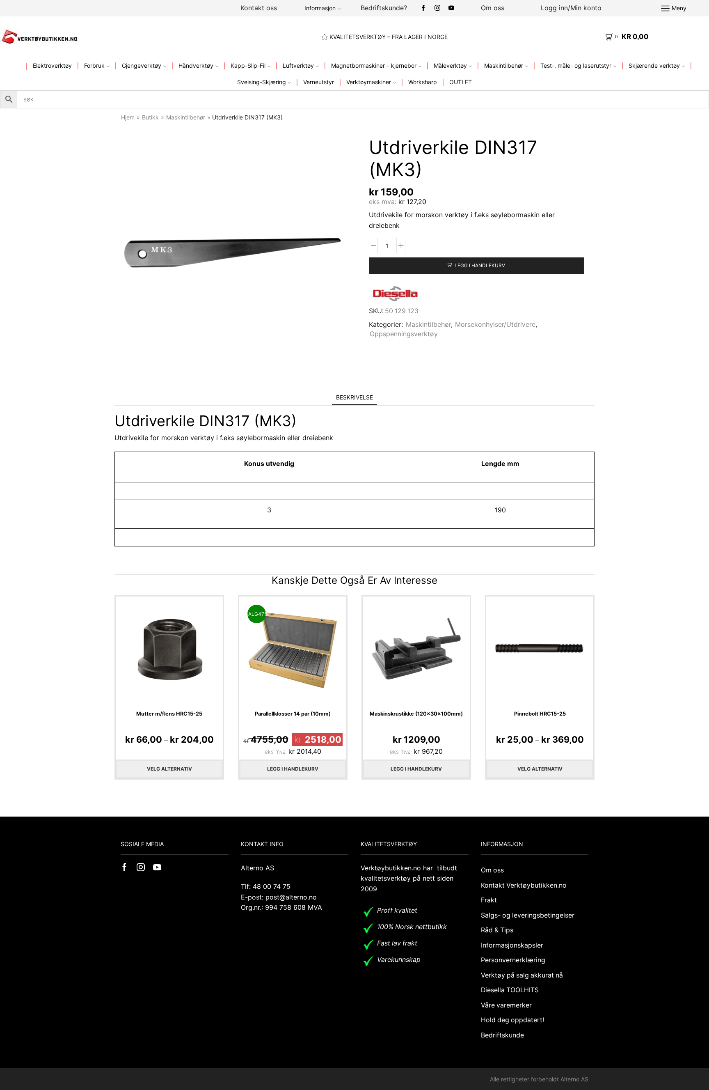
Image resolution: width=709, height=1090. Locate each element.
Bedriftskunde (502, 1035)
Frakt (489, 900)
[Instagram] (437, 8)
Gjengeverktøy (141, 65)
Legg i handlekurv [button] (292, 769)
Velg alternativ (169, 769)
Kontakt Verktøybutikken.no (524, 885)
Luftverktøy (298, 65)
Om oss (492, 8)
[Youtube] (451, 8)
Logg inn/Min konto (571, 8)
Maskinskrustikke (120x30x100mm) (416, 714)
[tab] (354, 397)
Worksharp (422, 81)
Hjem (128, 117)
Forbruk (94, 65)
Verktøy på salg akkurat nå (522, 975)
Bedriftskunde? (384, 8)
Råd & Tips (497, 930)
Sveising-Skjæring (261, 81)
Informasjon (320, 8)
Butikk (150, 117)
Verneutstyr (318, 81)
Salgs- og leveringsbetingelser (527, 915)
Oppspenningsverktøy (404, 334)
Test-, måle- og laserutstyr (575, 65)
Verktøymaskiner (368, 81)
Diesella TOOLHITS (510, 990)
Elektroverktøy (52, 65)
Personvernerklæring (513, 960)
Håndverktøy (195, 65)
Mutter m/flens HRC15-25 (169, 714)
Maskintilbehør (503, 65)
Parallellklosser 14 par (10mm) (293, 714)
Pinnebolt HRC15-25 (540, 714)
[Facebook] (423, 8)
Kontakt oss (258, 8)
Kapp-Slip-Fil (248, 65)
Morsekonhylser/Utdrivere (495, 324)
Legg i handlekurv (480, 265)
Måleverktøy (450, 65)
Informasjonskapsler (512, 945)
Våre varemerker (506, 1005)
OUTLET (460, 81)
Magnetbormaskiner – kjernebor (373, 65)
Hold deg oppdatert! (512, 1020)
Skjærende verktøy (654, 65)
